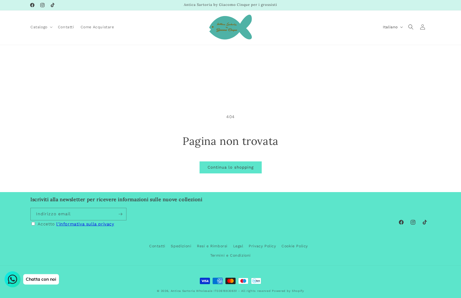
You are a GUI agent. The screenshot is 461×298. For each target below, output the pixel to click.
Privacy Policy (262, 246)
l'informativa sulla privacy (85, 224)
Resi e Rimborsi (212, 246)
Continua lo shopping (231, 167)
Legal (238, 246)
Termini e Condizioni (230, 255)
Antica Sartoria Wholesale (192, 291)
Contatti (157, 246)
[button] (41, 27)
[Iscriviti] (120, 214)
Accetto (76, 224)
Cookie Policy (294, 246)
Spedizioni (181, 246)
